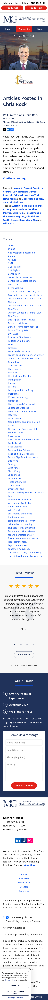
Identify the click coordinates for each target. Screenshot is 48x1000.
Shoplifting (14, 471)
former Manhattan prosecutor (24, 538)
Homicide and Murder (19, 376)
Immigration (14, 379)
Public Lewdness (16, 443)
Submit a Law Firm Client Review (24, 665)
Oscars (14, 219)
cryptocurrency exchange (21, 527)
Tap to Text (35, 7)
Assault (18, 188)
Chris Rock (18, 212)
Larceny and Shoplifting (20, 390)
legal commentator (18, 545)
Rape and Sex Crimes (19, 450)
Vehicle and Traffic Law (20, 503)
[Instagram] (30, 840)
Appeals (12, 256)
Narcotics (13, 400)
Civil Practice (15, 266)
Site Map (24, 887)
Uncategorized (16, 488)
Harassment (14, 368)
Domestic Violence (18, 323)
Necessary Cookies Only (15, 992)
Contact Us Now (24, 785)
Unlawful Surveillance (19, 499)
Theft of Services (17, 481)
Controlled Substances (20, 277)
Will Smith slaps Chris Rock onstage (20, 116)
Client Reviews (24, 573)
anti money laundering (20, 513)
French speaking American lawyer (26, 354)
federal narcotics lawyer (20, 534)
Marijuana (13, 393)
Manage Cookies (31, 921)
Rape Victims (15, 446)
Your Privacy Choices (21, 917)
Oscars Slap (25, 219)
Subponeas (14, 474)
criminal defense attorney (21, 520)
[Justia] (24, 840)
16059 (11, 245)
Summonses (14, 478)
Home (8, 29)
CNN (10, 263)
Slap (35, 219)
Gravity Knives (15, 365)
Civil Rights (14, 270)
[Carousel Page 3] (27, 645)
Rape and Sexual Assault (21, 453)
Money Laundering (18, 397)
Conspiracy (14, 273)
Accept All (15, 985)
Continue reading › (15, 178)
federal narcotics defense (21, 531)
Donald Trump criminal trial (23, 326)
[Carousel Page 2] (21, 645)
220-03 (11, 249)
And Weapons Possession (21, 252)
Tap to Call (12, 7)
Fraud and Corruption (19, 351)
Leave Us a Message (24, 735)
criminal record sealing (20, 524)
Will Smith (8, 223)
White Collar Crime (18, 506)
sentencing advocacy (19, 548)
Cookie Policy (12, 921)
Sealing (12, 464)
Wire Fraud (14, 510)
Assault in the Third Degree (27, 205)
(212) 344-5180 (20, 829)
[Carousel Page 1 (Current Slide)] (15, 645)
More (40, 29)
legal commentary (17, 541)
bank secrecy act (17, 517)
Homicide (13, 372)
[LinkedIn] (18, 840)
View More (24, 654)
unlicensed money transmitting (24, 552)
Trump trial (14, 485)
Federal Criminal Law (19, 340)
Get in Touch (24, 681)
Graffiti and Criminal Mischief (23, 358)
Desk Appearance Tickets (21, 319)
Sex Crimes (14, 467)
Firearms (12, 347)
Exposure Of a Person (19, 337)
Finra (10, 344)
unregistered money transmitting (26, 555)
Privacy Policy (24, 882)
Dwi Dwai (13, 333)
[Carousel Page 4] (33, 645)
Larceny (12, 386)
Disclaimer (24, 878)
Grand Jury (13, 362)
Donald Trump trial (18, 330)
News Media (10, 198)
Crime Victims (15, 287)
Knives (11, 383)
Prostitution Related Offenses (24, 439)
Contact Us (24, 29)
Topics (7, 239)
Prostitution (14, 436)
